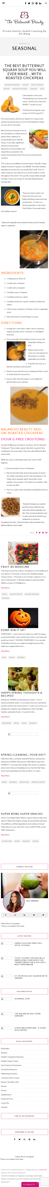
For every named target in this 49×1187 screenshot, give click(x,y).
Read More (5, 588)
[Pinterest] (34, 915)
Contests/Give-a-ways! (10, 1078)
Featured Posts (7, 1099)
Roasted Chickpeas (20, 88)
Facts (4, 657)
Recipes (7, 88)
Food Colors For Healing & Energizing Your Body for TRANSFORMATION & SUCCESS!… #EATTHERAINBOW (31, 961)
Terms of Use (43, 1170)
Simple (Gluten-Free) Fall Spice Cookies (28, 944)
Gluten (25, 85)
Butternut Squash (12, 85)
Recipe (16, 723)
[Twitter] (43, 915)
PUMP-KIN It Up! (13, 629)
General (4, 1107)
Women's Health (38, 782)
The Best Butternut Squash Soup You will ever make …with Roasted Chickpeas (24, 72)
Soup (42, 88)
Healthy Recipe (37, 85)
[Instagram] (15, 915)
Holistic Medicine (32, 594)
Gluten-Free (7, 841)
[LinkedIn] (24, 915)
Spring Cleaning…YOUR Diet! (23, 754)
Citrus (4, 594)
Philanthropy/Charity (9, 1074)
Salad (24, 723)
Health (12, 657)
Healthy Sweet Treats (9, 1061)
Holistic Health (16, 594)
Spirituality (5, 1048)
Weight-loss (24, 782)
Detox (4, 782)
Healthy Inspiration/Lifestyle (12, 1057)
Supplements (6, 1094)
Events (4, 1090)
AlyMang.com (22, 999)
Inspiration (6, 723)
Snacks (35, 841)
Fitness (4, 1086)
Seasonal (33, 88)
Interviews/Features (9, 1069)
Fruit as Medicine (15, 566)
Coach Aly (5, 1103)
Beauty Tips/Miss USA (10, 1082)
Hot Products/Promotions (11, 1065)
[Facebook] (5, 915)
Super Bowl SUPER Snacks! (22, 813)
